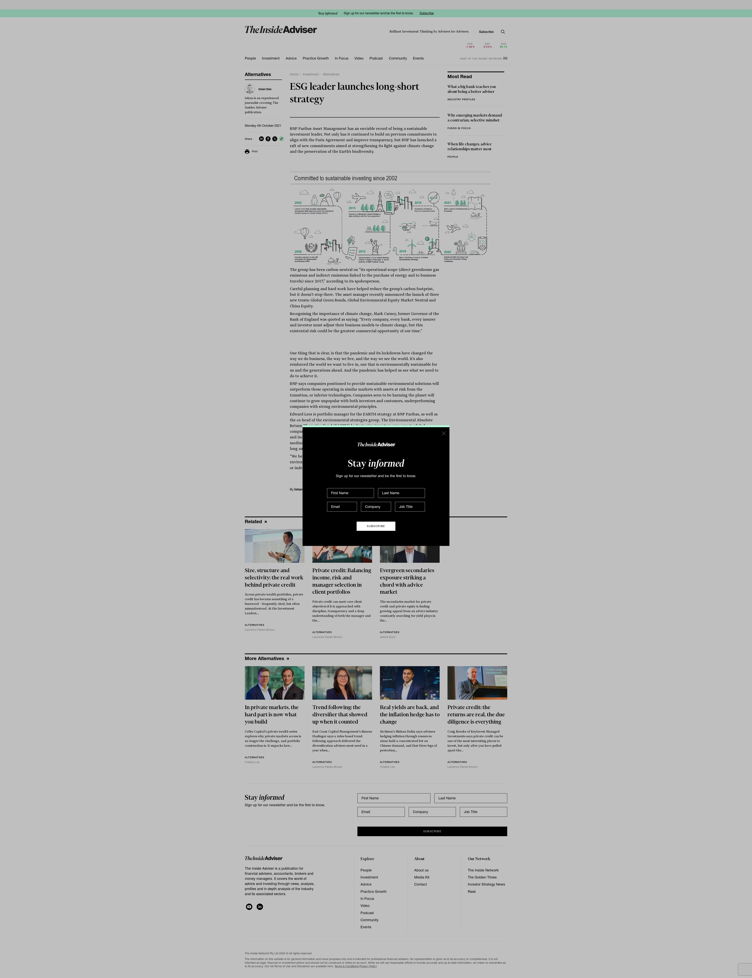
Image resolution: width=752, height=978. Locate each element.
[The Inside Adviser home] (376, 444)
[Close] (444, 433)
